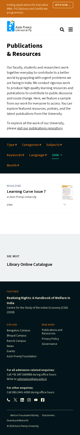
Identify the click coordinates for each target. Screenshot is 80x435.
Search (62, 29)
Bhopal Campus (16, 336)
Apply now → (63, 5)
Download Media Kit (17, 420)
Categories (31, 144)
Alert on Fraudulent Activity (24, 415)
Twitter (15, 399)
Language (38, 155)
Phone (8, 399)
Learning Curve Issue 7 (26, 191)
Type (12, 144)
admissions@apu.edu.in (32, 379)
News (10, 346)
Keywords (15, 155)
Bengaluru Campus (18, 331)
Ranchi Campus (16, 341)
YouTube (35, 399)
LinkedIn (22, 399)
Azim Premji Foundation (21, 357)
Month (13, 165)
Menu (70, 29)
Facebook (42, 399)
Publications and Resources (52, 332)
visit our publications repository (40, 128)
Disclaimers (48, 415)
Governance (49, 344)
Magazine (14, 186)
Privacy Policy (50, 339)
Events (11, 351)
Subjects (54, 144)
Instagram (29, 399)
